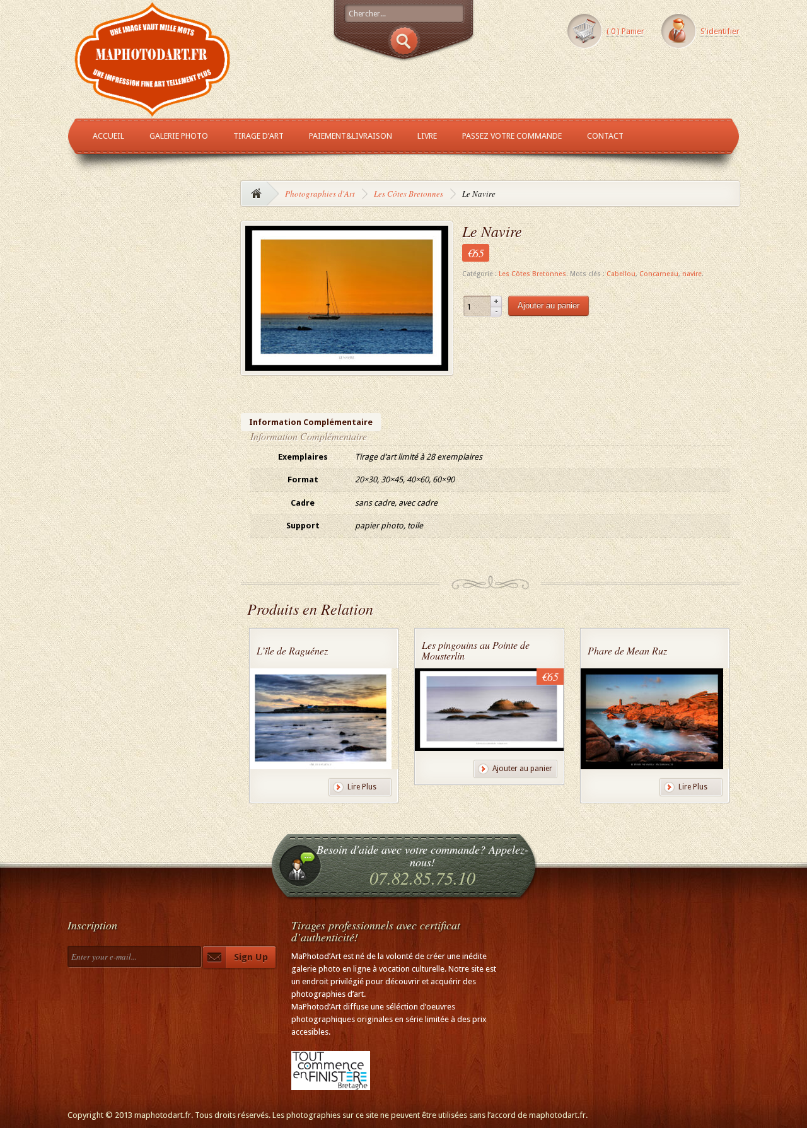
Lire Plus (361, 786)
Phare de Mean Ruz (627, 650)
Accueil (108, 136)
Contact (605, 136)
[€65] (492, 745)
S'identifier (720, 31)
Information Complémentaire (311, 422)
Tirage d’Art (258, 136)
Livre (427, 136)
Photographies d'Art (320, 193)
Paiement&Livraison (350, 136)
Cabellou (621, 274)
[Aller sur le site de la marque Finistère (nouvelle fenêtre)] (330, 1083)
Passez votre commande (512, 136)
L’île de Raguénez (292, 650)
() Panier (625, 31)
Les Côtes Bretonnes (408, 193)
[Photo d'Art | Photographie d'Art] (152, 111)
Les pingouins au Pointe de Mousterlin (476, 650)
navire (692, 274)
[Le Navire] (346, 364)
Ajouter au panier (548, 305)
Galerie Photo (178, 136)
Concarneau (658, 274)
